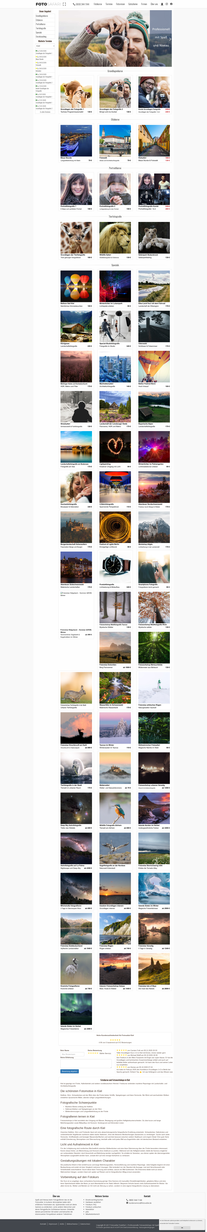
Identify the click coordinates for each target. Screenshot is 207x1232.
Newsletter (90, 1209)
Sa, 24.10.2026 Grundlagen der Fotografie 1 (44, 75)
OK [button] (182, 1227)
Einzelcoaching (41, 36)
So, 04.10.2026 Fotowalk (41, 63)
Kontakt (43, 1224)
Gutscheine (133, 4)
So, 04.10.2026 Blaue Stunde (41, 58)
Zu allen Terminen (45, 112)
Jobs (87, 1212)
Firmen (144, 4)
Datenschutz (85, 1224)
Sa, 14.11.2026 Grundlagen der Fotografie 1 (44, 95)
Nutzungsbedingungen (147, 1227)
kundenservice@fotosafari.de (140, 1203)
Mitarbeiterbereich (93, 1214)
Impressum (53, 1224)
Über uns (154, 4)
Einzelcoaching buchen (94, 1200)
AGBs (62, 1224)
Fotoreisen (120, 4)
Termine (109, 4)
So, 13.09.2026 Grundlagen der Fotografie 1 (44, 52)
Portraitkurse (40, 24)
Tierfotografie (41, 28)
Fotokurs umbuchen (93, 1207)
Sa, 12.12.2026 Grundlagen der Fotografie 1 (44, 101)
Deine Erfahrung (67, 1057)
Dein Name (64, 1050)
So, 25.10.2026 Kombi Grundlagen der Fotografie (42, 88)
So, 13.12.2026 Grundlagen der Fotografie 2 (44, 107)
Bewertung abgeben (69, 1071)
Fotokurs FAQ (91, 1204)
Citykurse (39, 20)
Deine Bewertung (95, 1050)
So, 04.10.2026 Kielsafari (41, 69)
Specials (39, 32)
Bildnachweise (72, 1224)
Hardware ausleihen (93, 1202)
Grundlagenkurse (42, 15)
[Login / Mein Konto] (162, 4)
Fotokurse (98, 4)
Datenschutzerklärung (130, 1227)
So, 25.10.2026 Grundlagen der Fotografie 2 (44, 81)
